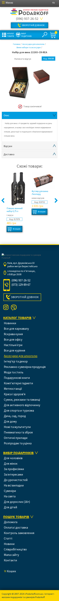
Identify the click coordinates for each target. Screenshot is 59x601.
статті (8, 538)
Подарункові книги (17, 378)
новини (7, 40)
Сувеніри (10, 491)
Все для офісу (13, 339)
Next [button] (56, 200)
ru (53, 2)
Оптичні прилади (15, 438)
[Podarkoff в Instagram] (6, 308)
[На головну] (29, 11)
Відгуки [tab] (8, 146)
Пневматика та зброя (18, 432)
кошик (11, 571)
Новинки (10, 323)
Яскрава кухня (13, 334)
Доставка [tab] (9, 154)
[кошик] (53, 35)
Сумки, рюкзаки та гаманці (22, 400)
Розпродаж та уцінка (18, 443)
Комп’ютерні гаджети (18, 383)
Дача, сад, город (15, 416)
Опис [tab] (6, 115)
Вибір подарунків (26, 34)
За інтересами (13, 474)
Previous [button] (3, 200)
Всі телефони (41, 18)
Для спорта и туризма (19, 410)
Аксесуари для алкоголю (20, 356)
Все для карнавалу (16, 329)
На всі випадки (14, 485)
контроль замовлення (19, 533)
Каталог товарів (10, 34)
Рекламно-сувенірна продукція (25, 367)
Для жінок (10, 463)
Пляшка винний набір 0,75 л (14, 210)
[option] (29, 82)
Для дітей (10, 507)
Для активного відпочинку (22, 405)
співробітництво (13, 46)
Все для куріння (14, 350)
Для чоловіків (13, 458)
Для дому (10, 421)
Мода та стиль (13, 372)
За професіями (14, 469)
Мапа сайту (11, 555)
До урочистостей (16, 480)
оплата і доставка (16, 527)
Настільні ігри (13, 345)
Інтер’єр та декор (16, 361)
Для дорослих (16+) (17, 502)
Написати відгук (22, 58)
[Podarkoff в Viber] (14, 308)
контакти (10, 560)
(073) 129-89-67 (20, 285)
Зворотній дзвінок (33, 25)
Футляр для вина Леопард (40, 192)
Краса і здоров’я (14, 394)
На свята (9, 496)
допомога (10, 522)
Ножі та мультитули (17, 427)
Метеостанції (13, 389)
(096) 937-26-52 (27, 18)
